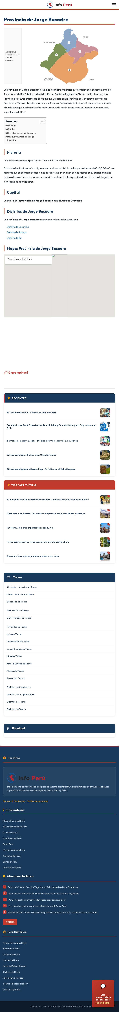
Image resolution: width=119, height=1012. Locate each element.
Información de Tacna (18, 641)
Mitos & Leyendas (11, 989)
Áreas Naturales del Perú (15, 826)
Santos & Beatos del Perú (15, 983)
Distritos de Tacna (16, 701)
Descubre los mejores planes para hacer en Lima (33, 556)
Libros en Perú (10, 861)
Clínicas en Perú (11, 832)
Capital (11, 129)
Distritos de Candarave (19, 687)
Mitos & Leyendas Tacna (19, 663)
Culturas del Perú (11, 972)
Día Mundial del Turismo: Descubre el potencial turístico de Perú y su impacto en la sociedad (52, 912)
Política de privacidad (38, 801)
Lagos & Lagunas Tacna (19, 649)
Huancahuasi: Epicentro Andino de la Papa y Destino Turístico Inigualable (44, 893)
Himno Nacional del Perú (15, 942)
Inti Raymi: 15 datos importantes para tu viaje (31, 527)
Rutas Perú (8, 844)
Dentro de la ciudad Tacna (20, 594)
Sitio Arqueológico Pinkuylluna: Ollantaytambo (31, 454)
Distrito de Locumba (18, 226)
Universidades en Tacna (19, 617)
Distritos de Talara (16, 709)
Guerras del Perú (11, 954)
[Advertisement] (59, 343)
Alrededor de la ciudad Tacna (22, 587)
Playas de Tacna (15, 671)
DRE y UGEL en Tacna (18, 610)
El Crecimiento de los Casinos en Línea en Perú (31, 412)
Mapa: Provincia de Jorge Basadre (20, 138)
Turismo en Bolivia (12, 867)
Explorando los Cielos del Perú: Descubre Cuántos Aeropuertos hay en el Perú (48, 499)
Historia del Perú (11, 948)
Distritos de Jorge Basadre (21, 133)
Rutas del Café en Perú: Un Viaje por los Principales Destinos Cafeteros (43, 887)
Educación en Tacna (17, 601)
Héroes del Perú (11, 960)
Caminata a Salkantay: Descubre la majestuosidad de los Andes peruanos (46, 513)
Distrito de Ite (14, 237)
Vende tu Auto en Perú (14, 850)
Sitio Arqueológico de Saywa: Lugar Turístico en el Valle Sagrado (41, 469)
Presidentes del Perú (13, 977)
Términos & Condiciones (14, 801)
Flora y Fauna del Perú (14, 821)
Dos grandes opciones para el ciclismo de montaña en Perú (37, 906)
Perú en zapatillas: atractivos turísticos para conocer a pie (37, 899)
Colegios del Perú (11, 855)
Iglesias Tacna (14, 634)
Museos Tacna (14, 656)
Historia (11, 125)
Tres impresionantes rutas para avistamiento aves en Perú (38, 541)
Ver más (10, 922)
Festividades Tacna (17, 626)
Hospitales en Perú (12, 838)
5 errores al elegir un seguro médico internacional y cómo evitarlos (42, 440)
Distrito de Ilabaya (16, 232)
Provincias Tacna (15, 678)
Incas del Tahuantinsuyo (14, 966)
